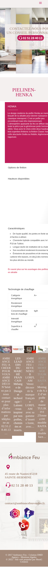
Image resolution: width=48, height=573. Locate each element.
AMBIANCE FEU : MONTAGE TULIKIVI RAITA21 (42, 371)
